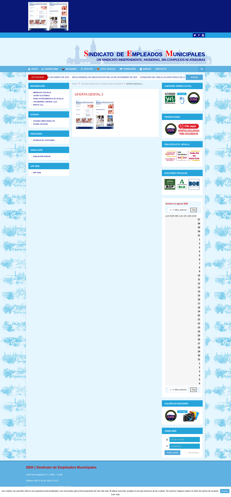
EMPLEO (147, 69)
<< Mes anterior (179, 210)
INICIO (34, 69)
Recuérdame (193, 453)
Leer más (115, 494)
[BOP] (170, 184)
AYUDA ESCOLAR (40, 124)
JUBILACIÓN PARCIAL (42, 156)
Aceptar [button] (225, 491)
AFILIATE (88, 69)
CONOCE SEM (51, 69)
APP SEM (37, 172)
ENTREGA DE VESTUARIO (44, 140)
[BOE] (193, 184)
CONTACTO (160, 69)
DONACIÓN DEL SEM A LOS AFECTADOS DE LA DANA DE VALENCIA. (153, 77)
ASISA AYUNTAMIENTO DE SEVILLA (48, 99)
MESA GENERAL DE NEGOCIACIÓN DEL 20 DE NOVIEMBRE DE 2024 (85, 77)
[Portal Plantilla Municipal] (170, 155)
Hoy (194, 210)
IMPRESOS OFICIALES (42, 92)
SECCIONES (71, 69)
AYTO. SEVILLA (107, 69)
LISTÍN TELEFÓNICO (41, 95)
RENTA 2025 (38, 105)
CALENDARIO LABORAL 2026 (45, 102)
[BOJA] (182, 184)
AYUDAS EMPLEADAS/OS (44, 121)
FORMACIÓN (130, 69)
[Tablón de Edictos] (194, 155)
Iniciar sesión (172, 452)
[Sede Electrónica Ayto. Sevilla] (182, 155)
